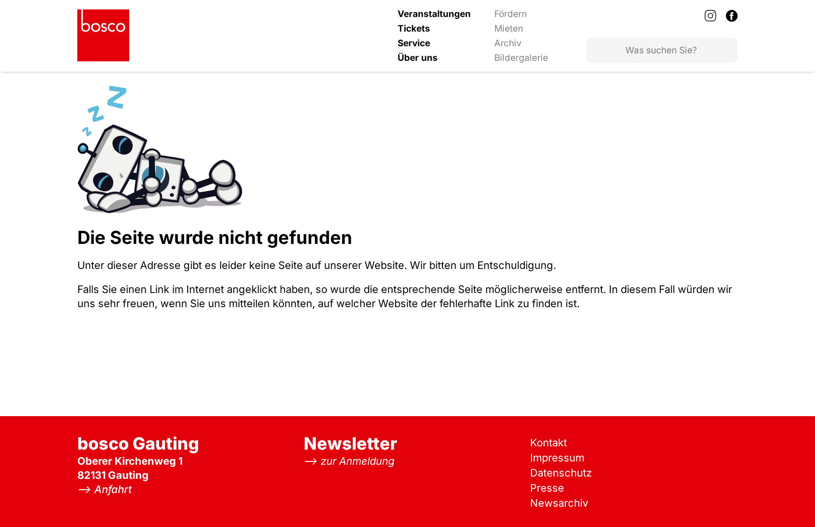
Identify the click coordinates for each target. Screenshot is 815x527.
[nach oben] (789, 501)
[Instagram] (710, 15)
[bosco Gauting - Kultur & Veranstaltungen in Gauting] (103, 35)
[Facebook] (732, 15)
